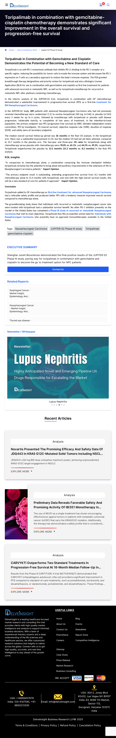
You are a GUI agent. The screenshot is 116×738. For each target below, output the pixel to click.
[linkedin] (53, 731)
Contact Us (58, 269)
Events (79, 624)
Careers (60, 640)
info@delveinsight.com (61, 701)
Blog (78, 618)
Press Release (63, 660)
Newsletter (81, 629)
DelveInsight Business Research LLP (53, 719)
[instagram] (63, 731)
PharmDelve (62, 635)
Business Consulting (66, 671)
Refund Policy (68, 725)
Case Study (62, 654)
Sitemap (60, 649)
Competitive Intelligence (87, 640)
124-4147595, (22, 701)
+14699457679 (24, 698)
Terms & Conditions (26, 725)
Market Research (64, 665)
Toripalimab (92, 228)
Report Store (82, 635)
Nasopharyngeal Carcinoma (31, 228)
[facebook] (58, 731)
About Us (60, 624)
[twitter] (55, 731)
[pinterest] (60, 731)
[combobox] (108, 5)
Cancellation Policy (90, 725)
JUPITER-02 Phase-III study (66, 228)
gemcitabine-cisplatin (20, 233)
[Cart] (101, 5)
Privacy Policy (49, 725)
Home (11, 50)
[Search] (108, 5)
